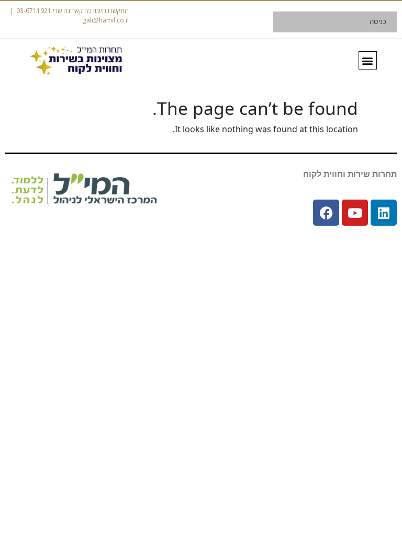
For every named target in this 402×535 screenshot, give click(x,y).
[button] (368, 60)
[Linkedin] (384, 213)
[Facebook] (326, 213)
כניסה (378, 22)
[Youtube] (355, 213)
